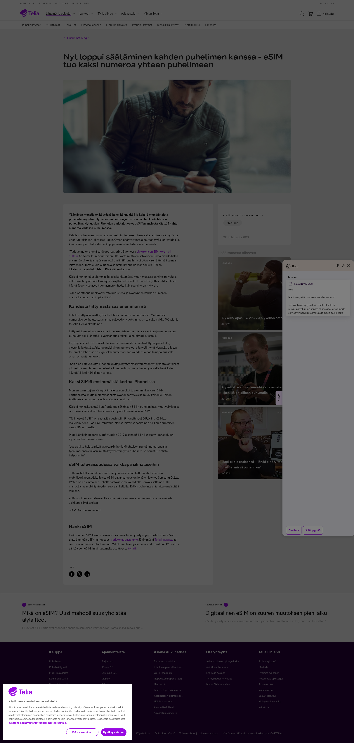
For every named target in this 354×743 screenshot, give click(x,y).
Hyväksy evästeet (113, 732)
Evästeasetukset (82, 732)
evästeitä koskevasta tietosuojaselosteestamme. (37, 722)
